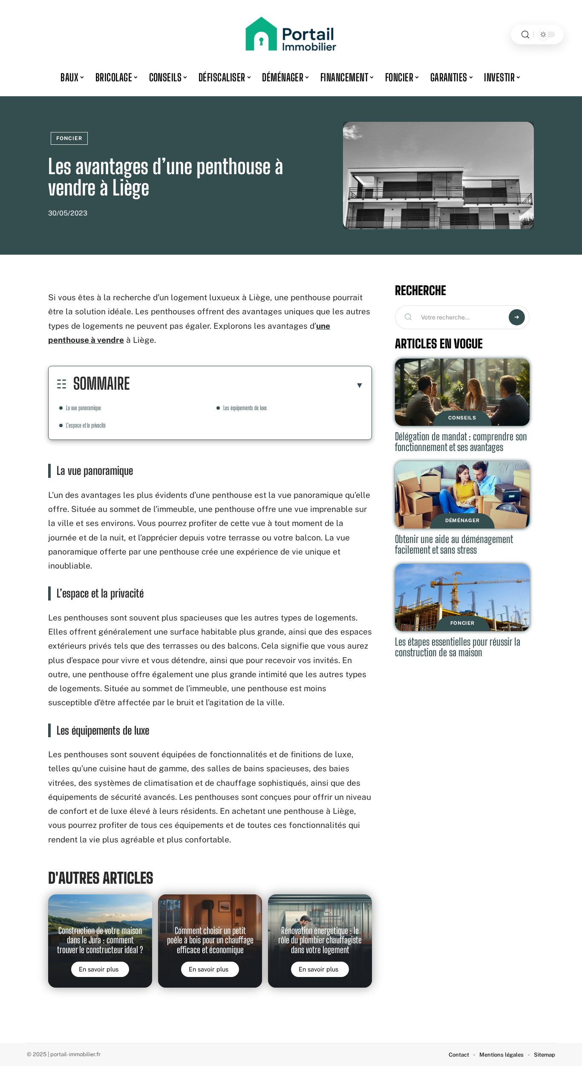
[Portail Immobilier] (291, 34)
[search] (525, 34)
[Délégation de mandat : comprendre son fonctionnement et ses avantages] (462, 392)
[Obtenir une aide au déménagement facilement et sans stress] (462, 495)
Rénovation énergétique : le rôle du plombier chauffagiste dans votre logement (320, 940)
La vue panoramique (83, 407)
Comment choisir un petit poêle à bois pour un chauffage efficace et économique (210, 940)
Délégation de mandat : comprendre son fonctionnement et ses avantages (461, 442)
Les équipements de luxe (245, 407)
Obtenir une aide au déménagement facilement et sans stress (454, 544)
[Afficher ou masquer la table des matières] (247, 385)
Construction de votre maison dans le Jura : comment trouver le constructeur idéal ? (100, 940)
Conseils (462, 418)
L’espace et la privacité (86, 425)
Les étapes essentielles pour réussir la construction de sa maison (457, 647)
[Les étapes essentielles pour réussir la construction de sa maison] (462, 597)
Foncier (69, 138)
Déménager (462, 520)
